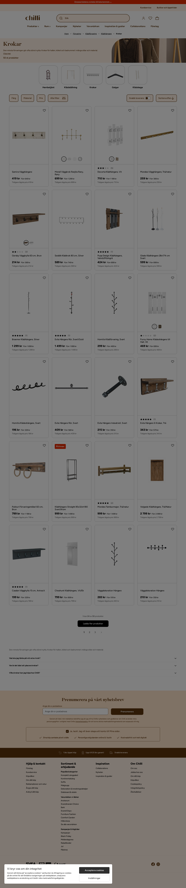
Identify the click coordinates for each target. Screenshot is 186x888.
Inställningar (94, 878)
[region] (58, 874)
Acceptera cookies (94, 870)
